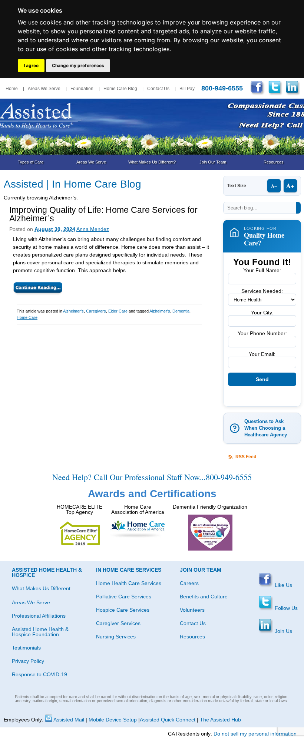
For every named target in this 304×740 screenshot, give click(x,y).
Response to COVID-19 (39, 674)
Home (12, 88)
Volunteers (192, 610)
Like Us (282, 585)
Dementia (180, 311)
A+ (290, 185)
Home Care (27, 317)
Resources (274, 162)
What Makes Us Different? (152, 162)
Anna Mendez (92, 229)
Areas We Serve (44, 88)
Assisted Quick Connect (167, 720)
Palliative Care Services (123, 596)
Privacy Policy (28, 661)
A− (274, 185)
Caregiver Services (118, 623)
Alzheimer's (73, 311)
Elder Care (118, 311)
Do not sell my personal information (255, 734)
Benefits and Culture (204, 596)
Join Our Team (212, 162)
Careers (189, 583)
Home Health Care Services (128, 583)
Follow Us (285, 608)
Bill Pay (187, 88)
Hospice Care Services (122, 610)
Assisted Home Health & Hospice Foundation (40, 631)
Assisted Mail (68, 720)
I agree (31, 65)
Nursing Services (116, 637)
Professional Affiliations (39, 616)
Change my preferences (78, 65)
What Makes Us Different (41, 588)
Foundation (81, 88)
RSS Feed (245, 456)
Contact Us (158, 88)
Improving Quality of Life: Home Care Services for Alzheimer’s (103, 214)
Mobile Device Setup (113, 720)
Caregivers (96, 311)
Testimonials (26, 648)
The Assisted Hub (220, 720)
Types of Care (30, 162)
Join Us (282, 631)
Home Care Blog (120, 88)
